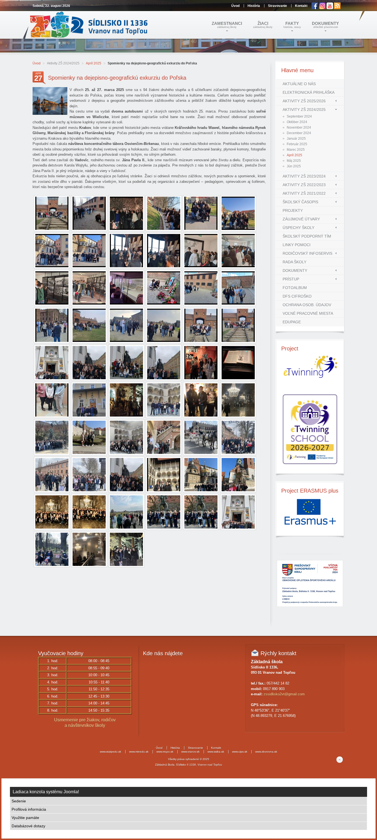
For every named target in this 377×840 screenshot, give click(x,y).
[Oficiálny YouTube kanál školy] (330, 8)
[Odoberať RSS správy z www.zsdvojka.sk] (337, 8)
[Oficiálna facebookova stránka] (315, 8)
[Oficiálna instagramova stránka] (322, 8)
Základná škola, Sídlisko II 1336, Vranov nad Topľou (188, 764)
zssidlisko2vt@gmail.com (284, 694)
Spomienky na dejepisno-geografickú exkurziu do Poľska (117, 78)
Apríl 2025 (93, 63)
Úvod (37, 63)
